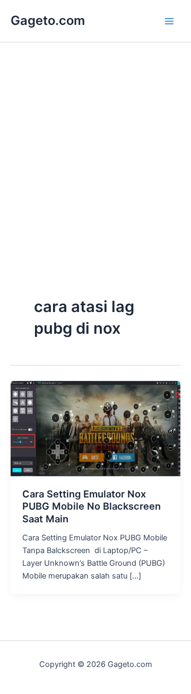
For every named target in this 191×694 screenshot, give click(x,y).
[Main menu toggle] (169, 21)
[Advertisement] (95, 191)
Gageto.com (48, 20)
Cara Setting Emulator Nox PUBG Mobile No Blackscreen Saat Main (91, 506)
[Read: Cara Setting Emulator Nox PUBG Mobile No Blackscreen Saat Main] (95, 428)
